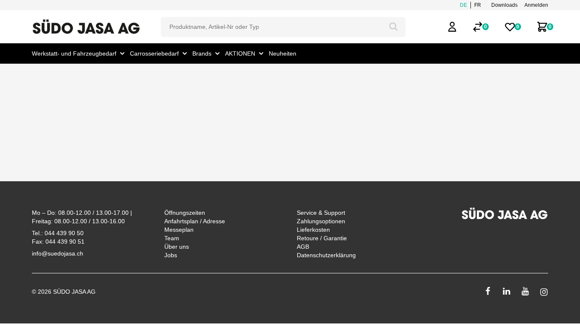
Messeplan (179, 229)
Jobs (170, 255)
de (463, 5)
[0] (478, 27)
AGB (303, 246)
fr (477, 5)
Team (171, 238)
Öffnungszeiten (184, 212)
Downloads (504, 5)
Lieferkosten (313, 229)
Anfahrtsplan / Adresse (194, 221)
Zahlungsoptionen (321, 221)
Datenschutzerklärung (326, 255)
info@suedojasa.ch (57, 253)
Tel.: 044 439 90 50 (58, 233)
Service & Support (321, 212)
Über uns (176, 246)
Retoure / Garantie (322, 238)
